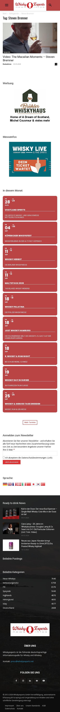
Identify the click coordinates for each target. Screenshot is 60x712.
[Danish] (19, 484)
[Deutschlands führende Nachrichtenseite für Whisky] (30, 5)
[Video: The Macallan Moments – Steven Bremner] (30, 38)
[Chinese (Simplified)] (29, 484)
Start (4, 13)
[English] (10, 484)
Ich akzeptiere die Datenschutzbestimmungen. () (28, 457)
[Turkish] (43, 484)
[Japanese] (33, 484)
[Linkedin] (30, 681)
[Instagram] (23, 681)
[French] (14, 484)
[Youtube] (43, 681)
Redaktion (7, 64)
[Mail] (37, 681)
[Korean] (38, 484)
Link (50, 457)
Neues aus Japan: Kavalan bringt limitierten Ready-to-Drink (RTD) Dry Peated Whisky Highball (37, 543)
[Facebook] (16, 681)
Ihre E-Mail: (9, 449)
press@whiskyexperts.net (22, 661)
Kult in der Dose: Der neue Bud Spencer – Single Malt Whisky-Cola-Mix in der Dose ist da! (39, 511)
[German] (5, 484)
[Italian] (24, 484)
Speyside (7, 52)
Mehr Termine (30, 422)
